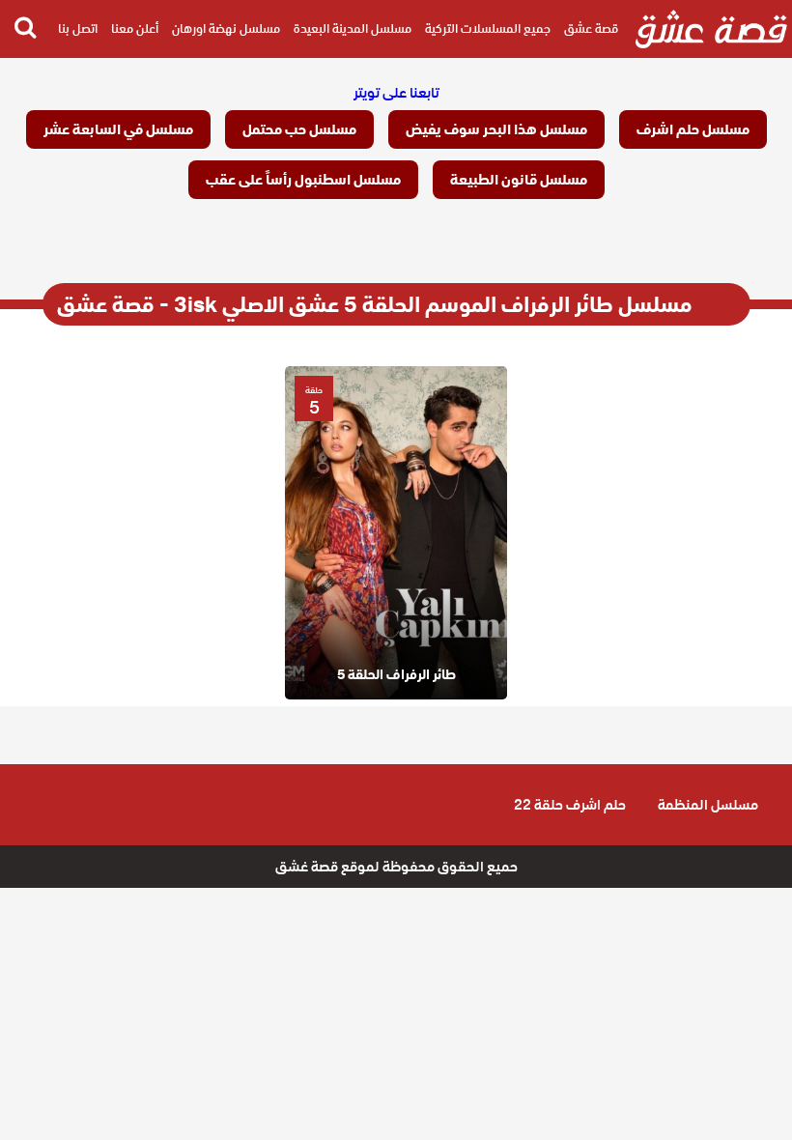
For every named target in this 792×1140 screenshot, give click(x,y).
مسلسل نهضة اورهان (226, 28)
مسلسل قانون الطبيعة (518, 179)
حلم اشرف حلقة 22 (570, 804)
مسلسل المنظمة (708, 804)
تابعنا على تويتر (396, 92)
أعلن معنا (134, 28)
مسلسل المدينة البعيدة (352, 28)
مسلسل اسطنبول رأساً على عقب (303, 179)
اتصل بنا (78, 28)
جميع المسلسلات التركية (488, 28)
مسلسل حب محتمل (299, 129)
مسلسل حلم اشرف (693, 129)
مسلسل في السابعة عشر (118, 129)
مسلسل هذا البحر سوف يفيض (496, 129)
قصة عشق (591, 28)
